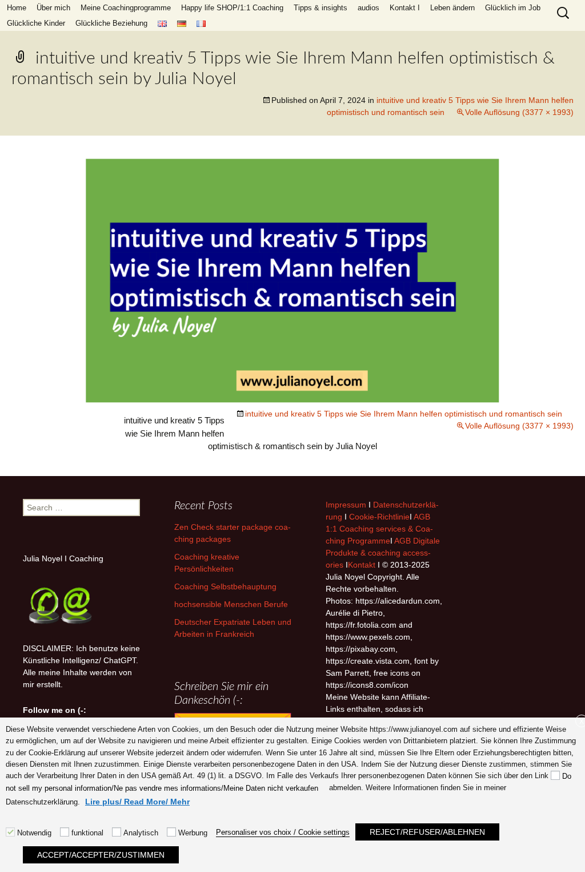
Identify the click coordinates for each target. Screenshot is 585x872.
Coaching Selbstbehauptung (225, 586)
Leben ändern (452, 7)
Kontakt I (405, 7)
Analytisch (140, 833)
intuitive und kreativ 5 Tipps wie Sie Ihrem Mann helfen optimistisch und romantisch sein (403, 413)
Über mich (53, 7)
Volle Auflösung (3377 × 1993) (519, 112)
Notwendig (34, 833)
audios (368, 7)
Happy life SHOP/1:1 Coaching (232, 7)
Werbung (192, 833)
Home (16, 7)
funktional (87, 833)
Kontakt (361, 564)
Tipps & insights (320, 7)
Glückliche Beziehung (111, 23)
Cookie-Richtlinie (379, 516)
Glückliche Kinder (36, 23)
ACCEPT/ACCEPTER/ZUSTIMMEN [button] (101, 854)
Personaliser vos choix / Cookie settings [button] (283, 832)
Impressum (346, 504)
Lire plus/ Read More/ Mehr (137, 801)
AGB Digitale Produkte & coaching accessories (383, 552)
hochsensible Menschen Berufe (231, 604)
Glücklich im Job (512, 7)
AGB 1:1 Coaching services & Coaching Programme (379, 528)
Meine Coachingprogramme (126, 7)
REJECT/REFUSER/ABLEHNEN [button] (427, 832)
